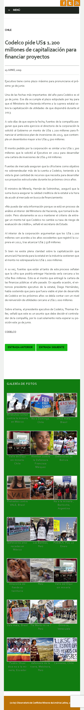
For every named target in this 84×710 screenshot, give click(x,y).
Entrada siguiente (51, 347)
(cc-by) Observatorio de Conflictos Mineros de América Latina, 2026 (41, 703)
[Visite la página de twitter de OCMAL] (70, 3)
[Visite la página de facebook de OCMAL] (63, 3)
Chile (8, 30)
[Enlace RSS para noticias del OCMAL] (77, 3)
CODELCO (10, 332)
